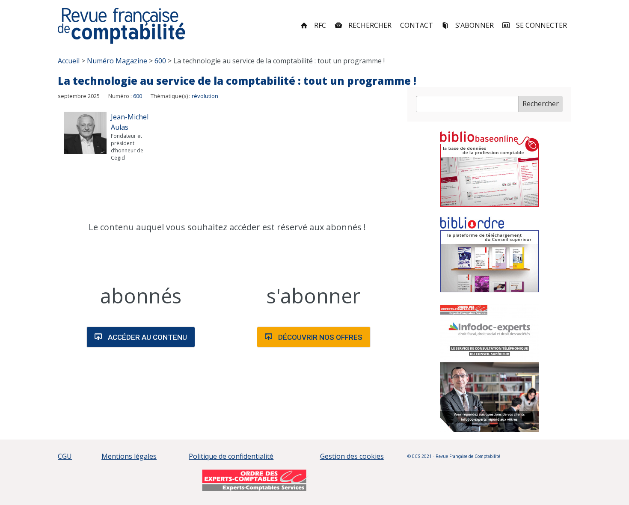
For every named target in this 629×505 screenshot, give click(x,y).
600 (137, 96)
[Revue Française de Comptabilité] (122, 25)
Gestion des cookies (352, 456)
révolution (205, 96)
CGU (65, 456)
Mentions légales (129, 456)
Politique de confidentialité (231, 456)
